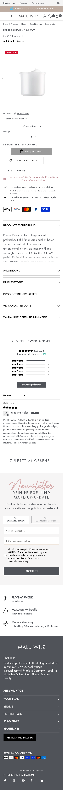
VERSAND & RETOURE (17, 305)
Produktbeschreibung (19, 225)
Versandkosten (23, 113)
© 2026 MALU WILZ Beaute (31, 770)
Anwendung (12, 270)
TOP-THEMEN (11, 699)
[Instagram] (14, 780)
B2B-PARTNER (11, 721)
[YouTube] (23, 780)
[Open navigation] (5, 16)
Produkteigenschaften (20, 294)
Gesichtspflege (35, 24)
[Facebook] (5, 780)
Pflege (23, 24)
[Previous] (3, 78)
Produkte (14, 24)
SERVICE (8, 706)
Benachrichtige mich (16, 119)
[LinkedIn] (41, 780)
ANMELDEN (32, 571)
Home (5, 24)
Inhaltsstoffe (13, 282)
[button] (8, 41)
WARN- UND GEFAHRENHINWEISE (25, 317)
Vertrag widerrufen (19, 737)
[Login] (44, 16)
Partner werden (38, 3)
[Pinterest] (32, 780)
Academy (24, 3)
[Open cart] (57, 16)
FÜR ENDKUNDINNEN (16, 519)
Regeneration (50, 24)
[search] (11, 16)
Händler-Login (9, 3)
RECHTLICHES (11, 728)
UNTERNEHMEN (13, 714)
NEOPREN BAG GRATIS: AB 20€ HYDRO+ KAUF (33, 8)
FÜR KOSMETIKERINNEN (46, 519)
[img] (31, 407)
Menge (6, 131)
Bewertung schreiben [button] (31, 384)
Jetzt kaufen (16, 170)
